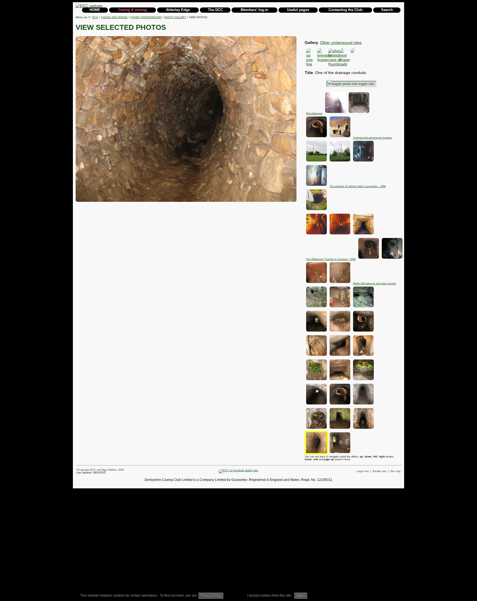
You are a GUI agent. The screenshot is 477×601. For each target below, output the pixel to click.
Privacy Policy (210, 595)
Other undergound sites (341, 42)
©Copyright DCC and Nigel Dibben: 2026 (100, 469)
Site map (395, 471)
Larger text (362, 471)
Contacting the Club (345, 10)
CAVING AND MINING (114, 17)
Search (387, 10)
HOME (94, 10)
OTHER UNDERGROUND (146, 17)
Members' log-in (254, 10)
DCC (95, 17)
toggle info (366, 84)
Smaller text (379, 471)
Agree (300, 595)
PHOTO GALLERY (175, 17)
